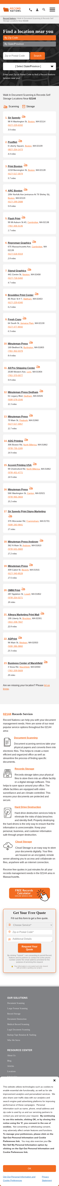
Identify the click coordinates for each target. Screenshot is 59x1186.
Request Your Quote (29, 948)
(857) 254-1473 (15, 149)
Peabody (23, 420)
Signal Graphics (17, 270)
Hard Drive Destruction (28, 807)
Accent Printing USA (20, 465)
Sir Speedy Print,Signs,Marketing (27, 511)
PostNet (12, 142)
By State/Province (14, 44)
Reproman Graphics (19, 243)
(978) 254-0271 (15, 597)
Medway (23, 642)
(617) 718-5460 (15, 278)
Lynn (29, 372)
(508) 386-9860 (15, 646)
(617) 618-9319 (15, 254)
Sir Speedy (14, 117)
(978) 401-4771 (15, 472)
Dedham (28, 396)
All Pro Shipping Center (21, 368)
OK (29, 1168)
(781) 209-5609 (15, 670)
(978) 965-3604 (15, 497)
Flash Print (14, 218)
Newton (26, 274)
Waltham (27, 299)
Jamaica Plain (27, 323)
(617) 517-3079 (15, 173)
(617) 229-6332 (15, 125)
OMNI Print (14, 590)
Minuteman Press (18, 343)
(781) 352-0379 (15, 351)
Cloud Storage (23, 841)
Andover (26, 545)
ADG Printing (15, 441)
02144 (7, 714)
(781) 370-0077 (15, 375)
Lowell (27, 594)
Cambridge (33, 222)
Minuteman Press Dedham (23, 392)
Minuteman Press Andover (23, 541)
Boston (31, 121)
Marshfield (24, 667)
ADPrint (12, 639)
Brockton (26, 618)
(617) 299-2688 (15, 201)
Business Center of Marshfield (25, 663)
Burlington (28, 347)
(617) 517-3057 (15, 424)
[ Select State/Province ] (28, 66)
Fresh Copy (14, 319)
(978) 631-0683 (15, 549)
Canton (30, 493)
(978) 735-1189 (15, 448)
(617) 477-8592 (15, 327)
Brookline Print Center (20, 295)
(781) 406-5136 (15, 226)
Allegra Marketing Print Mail (23, 614)
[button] (54, 1080)
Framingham (32, 521)
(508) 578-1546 (15, 399)
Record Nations (9, 18)
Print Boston (15, 166)
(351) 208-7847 (15, 622)
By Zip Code (11, 37)
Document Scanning (26, 738)
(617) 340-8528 (15, 573)
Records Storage (24, 769)
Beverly (25, 570)
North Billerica (30, 444)
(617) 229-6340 (15, 302)
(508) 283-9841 (15, 524)
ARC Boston (15, 190)
